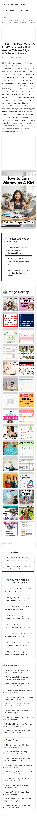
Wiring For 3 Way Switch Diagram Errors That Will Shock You (16, 732)
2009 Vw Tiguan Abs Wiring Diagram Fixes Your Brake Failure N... (17, 671)
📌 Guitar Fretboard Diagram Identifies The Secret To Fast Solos (17, 617)
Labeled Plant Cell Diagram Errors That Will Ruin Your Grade (18, 718)
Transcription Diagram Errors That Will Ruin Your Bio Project (18, 712)
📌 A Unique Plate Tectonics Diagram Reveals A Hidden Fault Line (18, 599)
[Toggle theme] (22, 4)
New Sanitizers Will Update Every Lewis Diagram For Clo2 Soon (16, 685)
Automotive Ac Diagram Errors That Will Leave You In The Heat (17, 705)
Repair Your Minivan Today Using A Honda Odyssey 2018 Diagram (17, 559)
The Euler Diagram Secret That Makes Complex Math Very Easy (18, 725)
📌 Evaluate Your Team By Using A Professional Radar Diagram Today (17, 626)
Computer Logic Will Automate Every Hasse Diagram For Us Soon (18, 567)
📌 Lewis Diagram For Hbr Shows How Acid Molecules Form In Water (18, 635)
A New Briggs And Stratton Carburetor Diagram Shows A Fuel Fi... (18, 698)
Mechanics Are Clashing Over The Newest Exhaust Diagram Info (18, 261)
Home (3, 18)
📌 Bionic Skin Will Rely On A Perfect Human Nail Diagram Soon (18, 608)
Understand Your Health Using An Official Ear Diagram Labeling (19, 273)
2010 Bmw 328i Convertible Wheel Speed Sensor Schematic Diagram (18, 250)
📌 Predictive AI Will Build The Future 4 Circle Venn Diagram (18, 590)
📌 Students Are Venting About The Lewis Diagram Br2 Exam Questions (17, 644)
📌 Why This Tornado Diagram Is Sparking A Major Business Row (16, 653)
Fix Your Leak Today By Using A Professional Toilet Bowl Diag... (15, 678)
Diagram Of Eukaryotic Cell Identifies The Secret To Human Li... (17, 691)
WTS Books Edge (10, 4)
